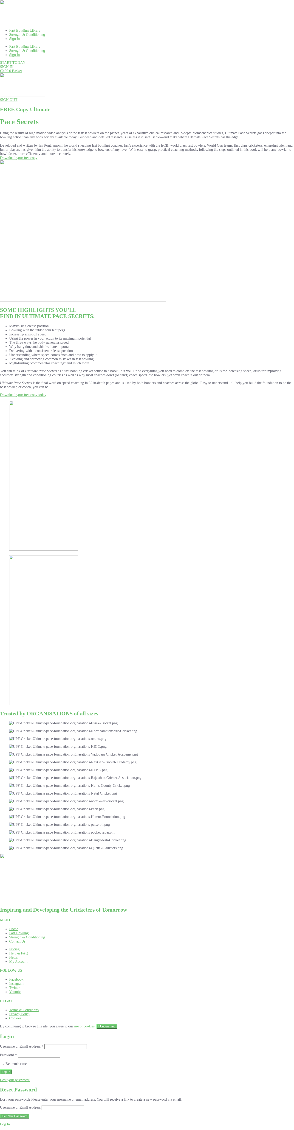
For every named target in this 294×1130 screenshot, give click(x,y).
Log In (5, 1124)
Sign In (14, 39)
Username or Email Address (21, 1046)
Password (8, 1055)
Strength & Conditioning (27, 34)
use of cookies (84, 1026)
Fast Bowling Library (24, 30)
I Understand (106, 1026)
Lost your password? (15, 1080)
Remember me (16, 1064)
